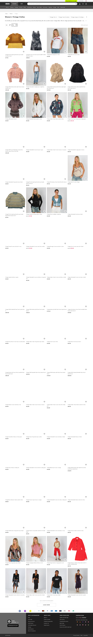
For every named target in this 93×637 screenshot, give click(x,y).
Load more (46, 605)
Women (11, 13)
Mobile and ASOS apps (64, 617)
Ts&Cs (81, 635)
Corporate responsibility (48, 621)
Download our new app (71, 1)
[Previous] (48, 17)
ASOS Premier (30, 623)
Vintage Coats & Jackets (64, 17)
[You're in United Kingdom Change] (86, 1)
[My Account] (79, 4)
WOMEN (14, 3)
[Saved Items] (83, 4)
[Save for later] (23, 51)
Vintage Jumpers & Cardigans (77, 17)
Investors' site (46, 623)
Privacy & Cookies (76, 635)
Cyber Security (46, 625)
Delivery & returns (31, 621)
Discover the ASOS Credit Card (65, 627)
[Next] (87, 17)
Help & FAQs (80, 1)
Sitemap (29, 627)
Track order (30, 619)
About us (45, 617)
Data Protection (31, 629)
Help (29, 617)
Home (6, 13)
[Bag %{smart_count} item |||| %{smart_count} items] (86, 4)
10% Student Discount (32, 625)
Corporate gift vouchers (64, 621)
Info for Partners (62, 625)
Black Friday (62, 623)
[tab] (7, 7)
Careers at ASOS (47, 619)
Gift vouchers (62, 619)
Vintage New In (53, 17)
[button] (77, 621)
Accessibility (86, 635)
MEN (22, 3)
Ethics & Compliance (32, 630)
